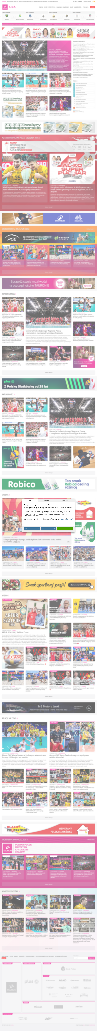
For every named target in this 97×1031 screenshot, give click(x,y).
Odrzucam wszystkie (30, 528)
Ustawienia (46, 500)
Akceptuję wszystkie (63, 528)
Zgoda (29, 500)
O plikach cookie (65, 500)
